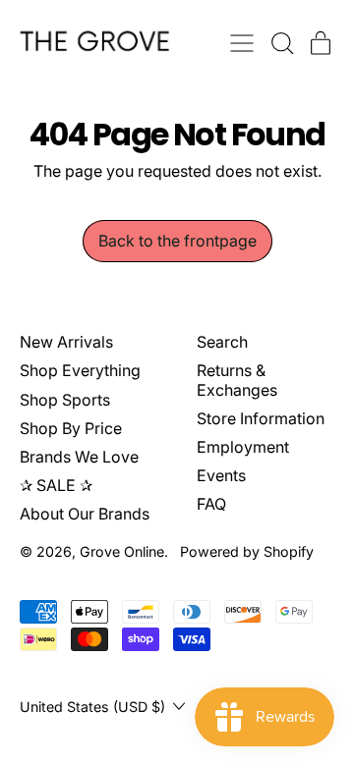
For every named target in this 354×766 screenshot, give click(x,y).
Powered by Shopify (247, 551)
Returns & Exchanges (237, 379)
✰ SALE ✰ (56, 485)
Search (222, 342)
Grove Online (122, 551)
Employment (243, 447)
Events (221, 475)
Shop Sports (65, 400)
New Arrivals (66, 342)
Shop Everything (80, 370)
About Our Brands (84, 513)
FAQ (211, 504)
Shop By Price (71, 428)
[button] (281, 43)
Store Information (260, 418)
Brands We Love (79, 456)
